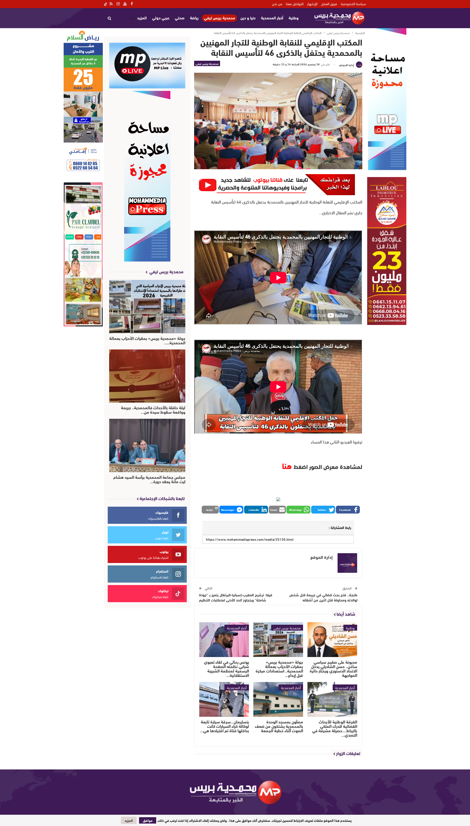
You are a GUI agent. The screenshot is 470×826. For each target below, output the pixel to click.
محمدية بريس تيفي (219, 17)
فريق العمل (329, 3)
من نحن (277, 3)
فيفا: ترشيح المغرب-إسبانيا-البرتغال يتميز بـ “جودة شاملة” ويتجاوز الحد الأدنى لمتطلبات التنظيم (235, 597)
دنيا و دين (248, 17)
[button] (348, 510)
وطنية (294, 17)
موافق (148, 820)
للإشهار (312, 3)
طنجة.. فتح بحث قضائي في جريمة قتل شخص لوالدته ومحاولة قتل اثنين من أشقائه (323, 597)
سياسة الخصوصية (353, 3)
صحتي (180, 17)
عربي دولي (160, 17)
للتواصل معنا (295, 3)
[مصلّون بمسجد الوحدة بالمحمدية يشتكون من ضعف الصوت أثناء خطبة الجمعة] (278, 699)
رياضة (194, 17)
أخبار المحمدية (272, 17)
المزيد (142, 17)
